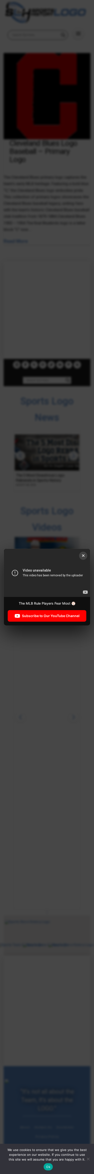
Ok (48, 1167)
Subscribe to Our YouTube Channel (51, 615)
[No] (88, 1158)
